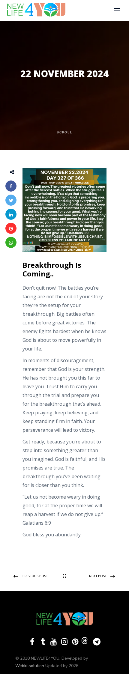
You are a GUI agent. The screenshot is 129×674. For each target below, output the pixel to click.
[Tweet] (10, 200)
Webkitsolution (30, 666)
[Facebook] (10, 186)
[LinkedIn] (10, 214)
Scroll (65, 132)
